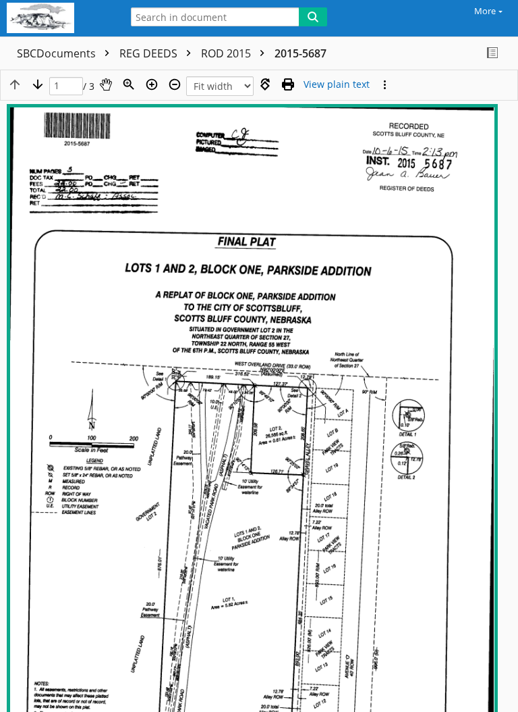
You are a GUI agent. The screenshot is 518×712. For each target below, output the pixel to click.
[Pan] (105, 84)
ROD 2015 (227, 53)
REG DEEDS (149, 53)
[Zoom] (128, 84)
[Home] (57, 18)
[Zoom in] (151, 84)
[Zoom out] (174, 84)
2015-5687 (300, 53)
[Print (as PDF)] (288, 84)
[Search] (313, 16)
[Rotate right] (265, 84)
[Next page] (37, 84)
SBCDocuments (57, 53)
